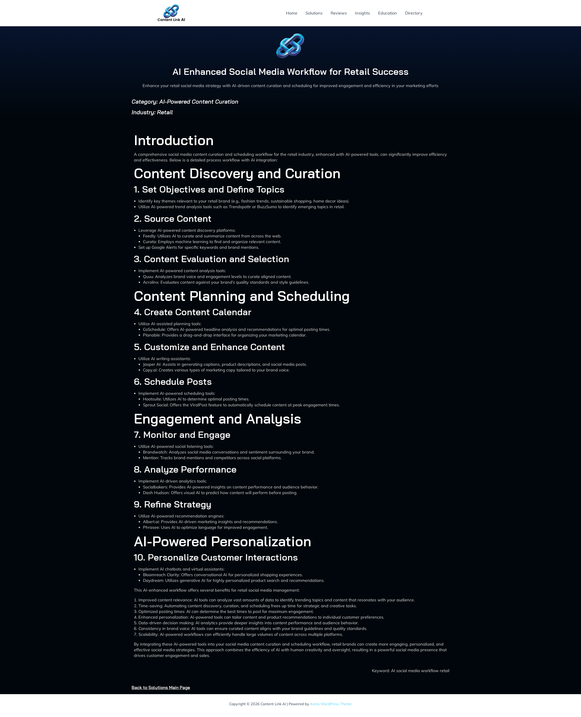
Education (387, 13)
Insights (362, 13)
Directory (414, 13)
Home (291, 13)
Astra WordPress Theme (331, 704)
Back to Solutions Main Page (161, 687)
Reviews (339, 13)
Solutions (314, 13)
